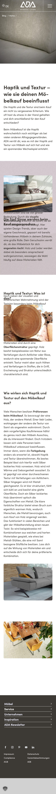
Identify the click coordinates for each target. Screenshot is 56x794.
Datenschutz (33, 754)
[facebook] (5, 747)
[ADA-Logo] (28, 2)
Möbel (8, 704)
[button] (5, 789)
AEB (29, 761)
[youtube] (26, 747)
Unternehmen (13, 714)
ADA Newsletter (14, 724)
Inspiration (11, 719)
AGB (6, 761)
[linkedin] (33, 747)
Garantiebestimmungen (38, 757)
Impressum (9, 754)
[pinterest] (19, 747)
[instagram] (12, 747)
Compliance (9, 757)
